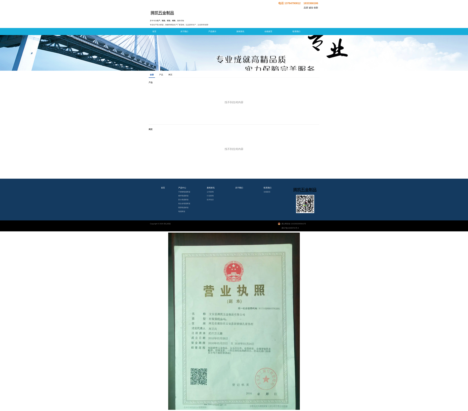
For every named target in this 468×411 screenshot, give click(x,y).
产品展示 (212, 31)
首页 (154, 31)
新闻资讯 (240, 31)
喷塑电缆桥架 (183, 207)
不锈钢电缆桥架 (184, 192)
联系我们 (296, 31)
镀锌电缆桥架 (183, 196)
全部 (152, 75)
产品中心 (182, 188)
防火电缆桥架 (183, 200)
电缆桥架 (181, 211)
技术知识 (210, 200)
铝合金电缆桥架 (184, 203)
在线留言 (268, 31)
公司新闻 (210, 192)
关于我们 (184, 31)
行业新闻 (210, 196)
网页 (170, 75)
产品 (161, 75)
